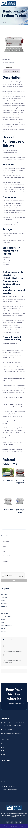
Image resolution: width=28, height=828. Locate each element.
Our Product (4, 751)
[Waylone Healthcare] (8, 3)
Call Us (5, 827)
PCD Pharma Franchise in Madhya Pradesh (12, 652)
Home (2, 20)
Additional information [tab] (12, 71)
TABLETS (8, 20)
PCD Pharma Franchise (8, 786)
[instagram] (16, 822)
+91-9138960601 (9, 729)
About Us (3, 747)
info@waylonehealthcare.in (12, 733)
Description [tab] (8, 67)
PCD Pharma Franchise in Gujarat (12, 660)
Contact (3, 754)
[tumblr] (20, 822)
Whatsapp (14, 827)
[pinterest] (11, 822)
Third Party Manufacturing (9, 790)
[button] (22, 35)
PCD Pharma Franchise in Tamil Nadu (13, 644)
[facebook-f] (7, 822)
